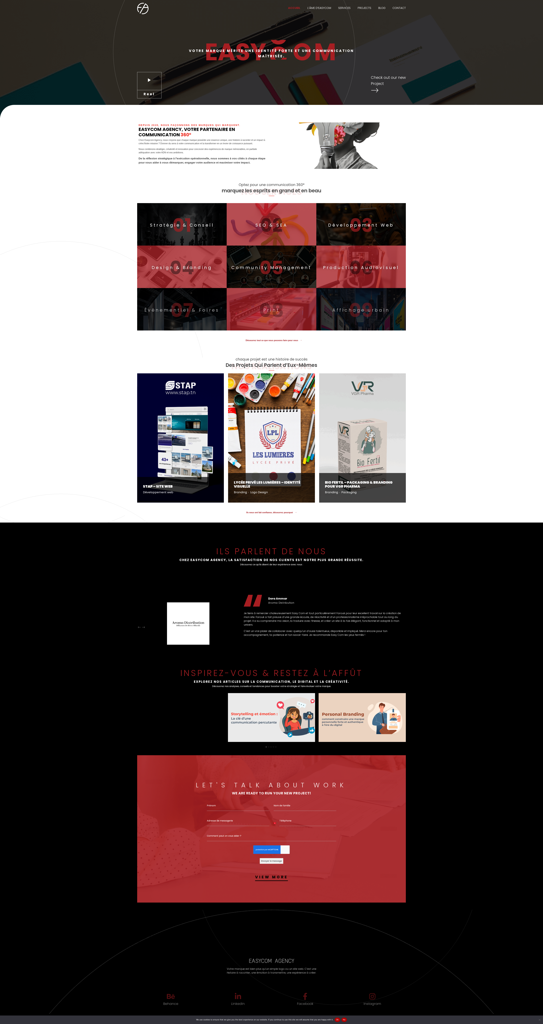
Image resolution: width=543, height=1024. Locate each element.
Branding (240, 492)
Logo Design (259, 492)
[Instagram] (372, 998)
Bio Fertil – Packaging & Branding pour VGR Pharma (359, 484)
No (344, 1019)
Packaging (349, 492)
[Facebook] (305, 998)
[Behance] (170, 998)
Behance (170, 1006)
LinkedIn (238, 1006)
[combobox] (276, 831)
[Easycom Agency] (142, 8)
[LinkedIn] (238, 998)
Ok (337, 1019)
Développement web (158, 492)
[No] (539, 1019)
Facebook (305, 1006)
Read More (147, 499)
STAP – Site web (158, 486)
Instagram (372, 1006)
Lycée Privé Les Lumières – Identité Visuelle (267, 484)
